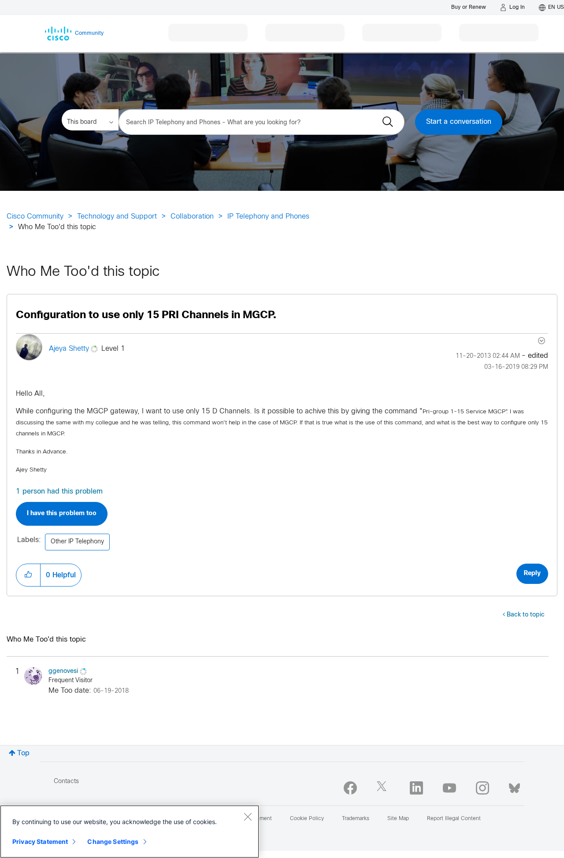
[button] (28, 575)
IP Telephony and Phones (268, 216)
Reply (532, 573)
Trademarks (355, 818)
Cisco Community (35, 216)
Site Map (398, 818)
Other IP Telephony (77, 542)
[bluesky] (514, 786)
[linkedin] (416, 788)
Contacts (66, 781)
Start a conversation (458, 122)
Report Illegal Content (454, 818)
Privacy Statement (40, 841)
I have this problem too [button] (61, 513)
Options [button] (540, 340)
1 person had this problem (59, 491)
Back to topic (526, 615)
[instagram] (482, 788)
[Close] (247, 816)
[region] (129, 831)
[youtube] (449, 788)
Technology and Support (117, 216)
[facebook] (350, 788)
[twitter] (383, 788)
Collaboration (192, 216)
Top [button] (23, 753)
